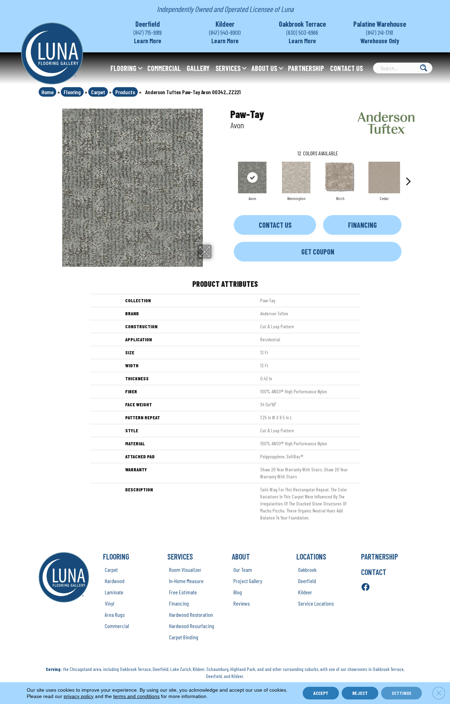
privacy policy (79, 696)
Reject (360, 693)
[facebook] (365, 587)
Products (125, 92)
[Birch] (340, 177)
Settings (401, 693)
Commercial (164, 68)
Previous (226, 170)
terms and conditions (136, 696)
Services (228, 68)
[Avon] (252, 177)
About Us (264, 68)
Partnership (306, 68)
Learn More (147, 41)
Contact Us (346, 68)
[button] (140, 68)
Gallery (198, 68)
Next (408, 170)
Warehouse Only (379, 41)
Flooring (123, 68)
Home (47, 92)
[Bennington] (296, 177)
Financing (362, 225)
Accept (320, 693)
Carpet (98, 92)
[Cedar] (384, 177)
